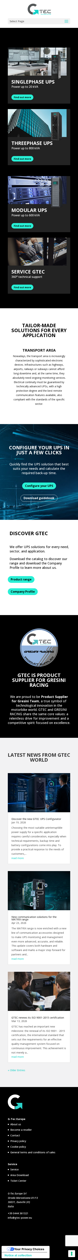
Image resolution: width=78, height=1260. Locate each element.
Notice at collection (18, 1255)
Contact (15, 1135)
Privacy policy (18, 1141)
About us (15, 1124)
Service (14, 1169)
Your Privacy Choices (29, 1249)
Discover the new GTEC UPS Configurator (36, 819)
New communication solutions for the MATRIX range (34, 918)
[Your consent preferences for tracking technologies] (71, 1253)
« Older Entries (16, 1070)
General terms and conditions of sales (32, 1152)
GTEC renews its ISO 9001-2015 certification (37, 1017)
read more (17, 858)
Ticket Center (18, 1180)
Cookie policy (18, 1146)
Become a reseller (21, 1129)
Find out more (22, 97)
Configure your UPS (39, 486)
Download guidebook (39, 498)
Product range (21, 579)
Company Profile (23, 592)
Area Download (19, 1175)
